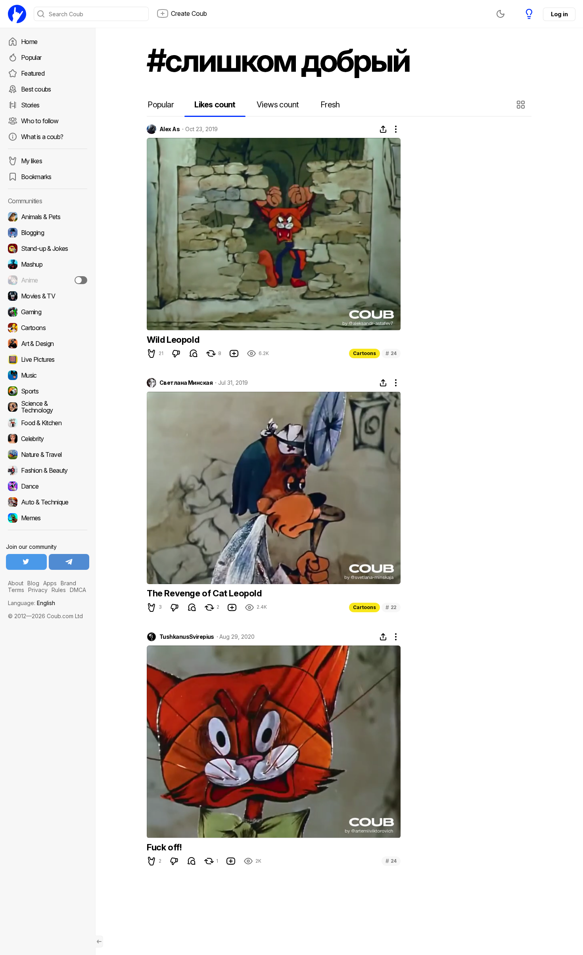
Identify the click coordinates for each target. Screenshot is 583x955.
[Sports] (47, 391)
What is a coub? (42, 137)
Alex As (169, 129)
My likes (31, 161)
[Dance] (47, 486)
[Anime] (47, 280)
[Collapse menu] (99, 941)
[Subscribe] (81, 280)
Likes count (214, 104)
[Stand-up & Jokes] (47, 248)
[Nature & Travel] (47, 454)
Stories (30, 105)
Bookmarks (36, 177)
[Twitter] (26, 562)
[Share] (383, 129)
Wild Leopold (173, 339)
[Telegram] (69, 562)
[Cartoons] (47, 328)
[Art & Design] (47, 343)
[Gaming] (47, 312)
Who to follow (40, 121)
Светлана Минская (186, 383)
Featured (32, 73)
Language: (31, 603)
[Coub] (17, 14)
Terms (16, 589)
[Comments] (193, 353)
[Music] (47, 375)
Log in (559, 14)
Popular (31, 57)
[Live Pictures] (47, 359)
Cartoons (364, 353)
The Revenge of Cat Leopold (204, 593)
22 (391, 607)
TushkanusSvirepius (186, 637)
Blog (33, 583)
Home (29, 42)
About (15, 583)
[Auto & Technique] (47, 502)
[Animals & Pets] (47, 217)
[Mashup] (47, 264)
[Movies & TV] (47, 296)
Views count (278, 104)
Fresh (330, 104)
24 (391, 353)
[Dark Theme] (500, 14)
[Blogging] (47, 233)
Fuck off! (164, 847)
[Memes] (47, 518)
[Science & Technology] (47, 407)
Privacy (38, 589)
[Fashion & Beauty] (47, 470)
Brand (68, 583)
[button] (521, 104)
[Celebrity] (47, 439)
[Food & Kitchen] (47, 423)
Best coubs (36, 89)
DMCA (78, 589)
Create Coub (189, 13)
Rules (59, 589)
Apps (50, 583)
